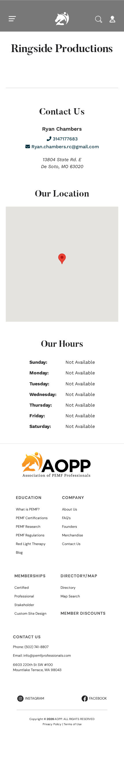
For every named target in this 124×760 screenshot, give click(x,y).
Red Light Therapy (31, 544)
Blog (19, 552)
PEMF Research (28, 526)
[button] (62, 258)
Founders (69, 526)
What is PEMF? (28, 509)
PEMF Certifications (32, 518)
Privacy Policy (52, 724)
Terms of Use (73, 724)
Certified (21, 587)
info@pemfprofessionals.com (47, 655)
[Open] (12, 18)
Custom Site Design (30, 613)
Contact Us (71, 544)
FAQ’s (66, 518)
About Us (69, 509)
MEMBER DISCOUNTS (83, 613)
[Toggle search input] (98, 19)
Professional (24, 596)
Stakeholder (24, 605)
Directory (68, 587)
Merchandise (72, 535)
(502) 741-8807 (36, 647)
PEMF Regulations (30, 535)
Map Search (70, 596)
